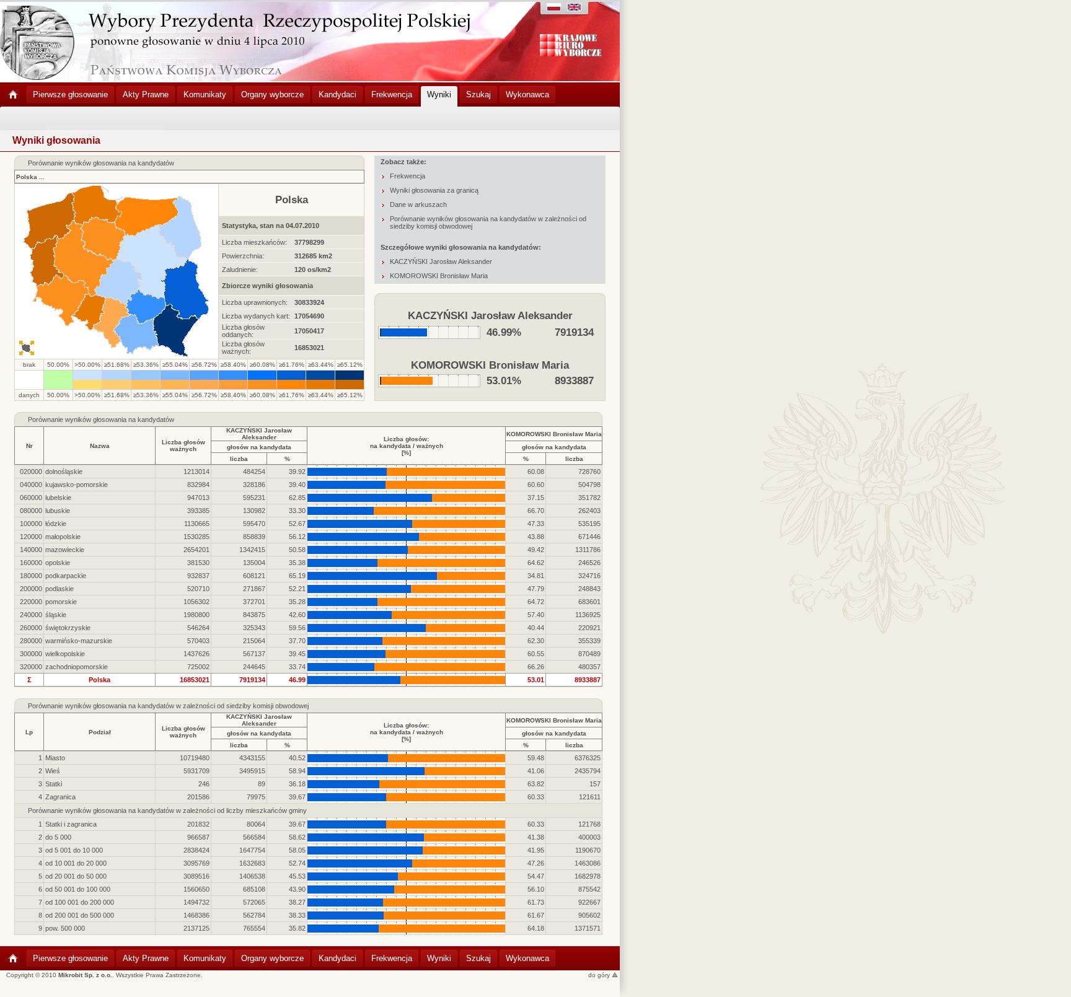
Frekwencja (407, 176)
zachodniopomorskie (76, 666)
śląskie (55, 614)
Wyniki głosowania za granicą (434, 190)
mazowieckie (64, 549)
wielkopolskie (65, 653)
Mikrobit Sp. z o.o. (85, 975)
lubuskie (57, 510)
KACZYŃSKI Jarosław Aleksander (441, 261)
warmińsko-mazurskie (78, 640)
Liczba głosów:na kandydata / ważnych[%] (406, 446)
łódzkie (55, 523)
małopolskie (63, 536)
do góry (600, 975)
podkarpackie (65, 575)
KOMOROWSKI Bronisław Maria (439, 275)
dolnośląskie (63, 471)
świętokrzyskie (67, 627)
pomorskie (61, 601)
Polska (26, 176)
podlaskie (59, 588)
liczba (239, 458)
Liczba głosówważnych (183, 445)
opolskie (57, 562)
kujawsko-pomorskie (76, 484)
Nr (29, 445)
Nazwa (100, 445)
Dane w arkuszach (418, 204)
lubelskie (58, 497)
